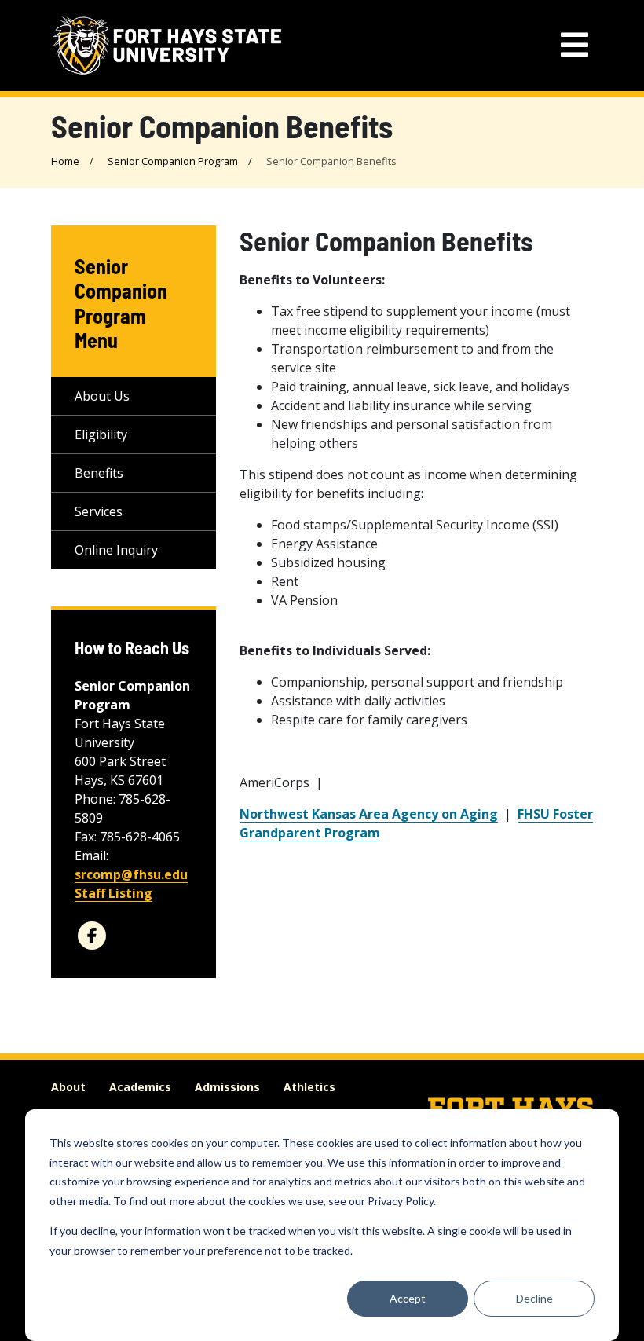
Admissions (227, 1086)
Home (65, 161)
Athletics (309, 1086)
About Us (102, 396)
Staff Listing (113, 893)
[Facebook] (92, 935)
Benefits (99, 473)
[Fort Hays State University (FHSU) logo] (167, 45)
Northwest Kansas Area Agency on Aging (369, 814)
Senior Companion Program (173, 161)
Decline (534, 1298)
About (68, 1086)
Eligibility (101, 434)
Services (99, 511)
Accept (408, 1298)
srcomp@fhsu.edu (131, 874)
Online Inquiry (116, 550)
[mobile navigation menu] (574, 45)
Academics (140, 1086)
